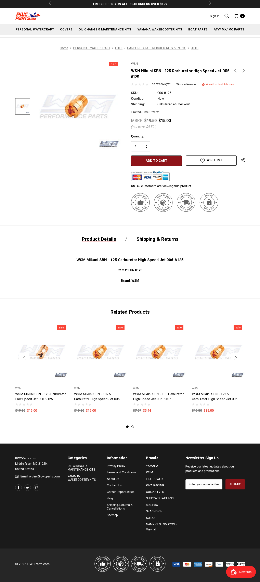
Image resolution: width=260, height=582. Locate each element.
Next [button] (236, 358)
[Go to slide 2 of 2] (132, 426)
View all (151, 529)
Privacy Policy (116, 466)
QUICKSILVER (155, 492)
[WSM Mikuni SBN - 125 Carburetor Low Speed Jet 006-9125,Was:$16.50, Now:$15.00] (41, 352)
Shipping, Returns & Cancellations (120, 506)
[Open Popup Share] (243, 160)
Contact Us (114, 485)
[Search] (226, 16)
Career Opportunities (120, 492)
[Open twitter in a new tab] (27, 487)
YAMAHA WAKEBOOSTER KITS (82, 478)
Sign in (215, 16)
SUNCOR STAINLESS (160, 498)
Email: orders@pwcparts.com (40, 476)
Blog (110, 498)
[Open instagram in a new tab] (37, 487)
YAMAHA (152, 466)
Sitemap (112, 515)
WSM (149, 472)
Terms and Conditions (121, 472)
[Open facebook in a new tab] (18, 487)
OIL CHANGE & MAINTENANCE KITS (81, 467)
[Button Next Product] (242, 70)
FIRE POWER (154, 479)
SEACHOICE (154, 511)
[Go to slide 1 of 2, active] (127, 426)
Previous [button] (24, 358)
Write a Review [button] (186, 84)
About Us (113, 479)
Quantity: (137, 136)
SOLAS (150, 518)
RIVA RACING (155, 485)
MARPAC (152, 505)
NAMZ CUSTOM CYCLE (161, 524)
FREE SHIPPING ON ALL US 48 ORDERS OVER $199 (130, 4)
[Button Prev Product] (236, 70)
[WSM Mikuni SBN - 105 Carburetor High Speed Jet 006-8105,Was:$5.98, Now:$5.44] (159, 352)
